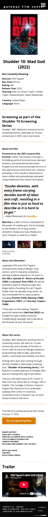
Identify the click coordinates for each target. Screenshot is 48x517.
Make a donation (11, 509)
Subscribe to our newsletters (18, 511)
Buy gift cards (28, 509)
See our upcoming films (18, 420)
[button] (43, 5)
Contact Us (8, 507)
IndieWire (32, 216)
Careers (20, 507)
